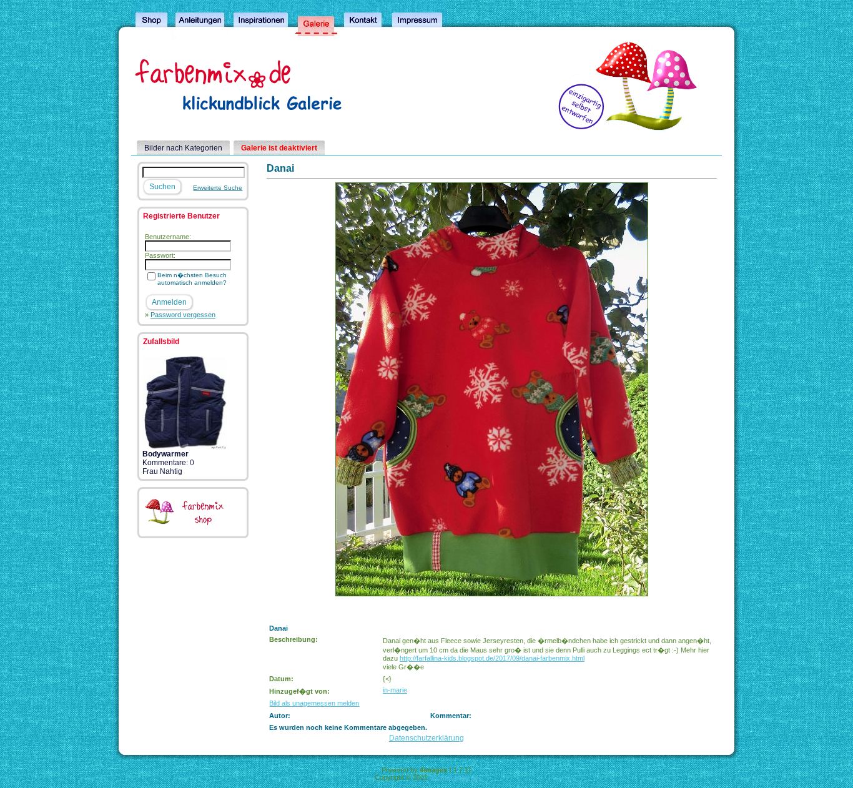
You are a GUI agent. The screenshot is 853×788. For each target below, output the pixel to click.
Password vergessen (182, 314)
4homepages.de (454, 777)
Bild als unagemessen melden (314, 703)
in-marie (395, 690)
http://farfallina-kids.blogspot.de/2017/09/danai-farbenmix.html (492, 658)
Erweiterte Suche (217, 187)
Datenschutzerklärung (426, 738)
